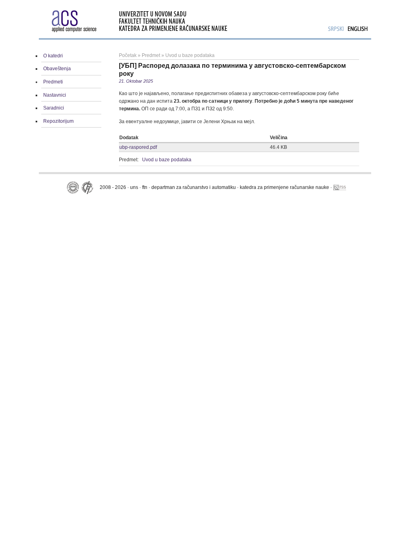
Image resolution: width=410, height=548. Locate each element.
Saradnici (53, 108)
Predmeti (53, 82)
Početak (128, 55)
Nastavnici (54, 95)
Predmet (151, 55)
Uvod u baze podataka (190, 55)
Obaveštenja (57, 68)
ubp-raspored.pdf (138, 147)
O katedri (53, 56)
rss (343, 187)
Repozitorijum (58, 121)
